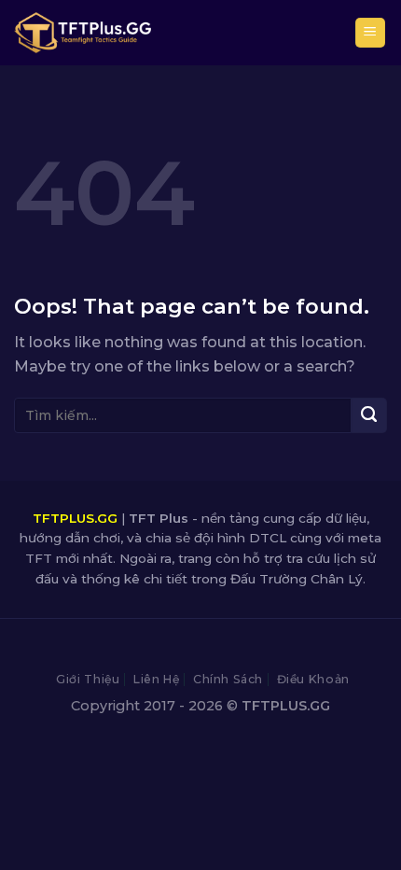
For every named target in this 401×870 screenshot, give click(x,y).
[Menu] (370, 33)
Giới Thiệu (87, 679)
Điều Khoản (313, 679)
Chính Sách (228, 679)
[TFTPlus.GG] (82, 32)
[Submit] (369, 415)
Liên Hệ (156, 679)
